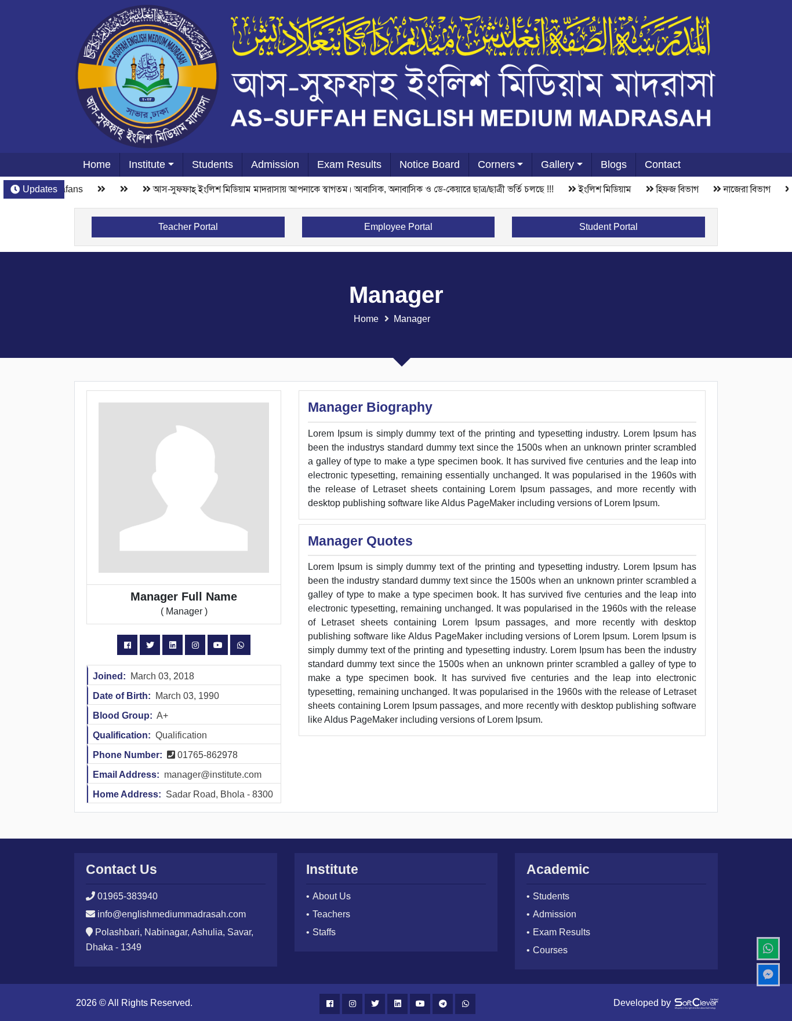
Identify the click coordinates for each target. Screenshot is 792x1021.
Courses (550, 950)
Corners (496, 164)
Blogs (614, 164)
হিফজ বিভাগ (671, 189)
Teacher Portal (188, 227)
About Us (332, 896)
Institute (147, 164)
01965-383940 (127, 896)
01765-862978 (206, 755)
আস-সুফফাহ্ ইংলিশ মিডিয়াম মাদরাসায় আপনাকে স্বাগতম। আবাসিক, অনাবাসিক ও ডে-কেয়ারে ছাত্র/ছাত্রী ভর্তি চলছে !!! (347, 189)
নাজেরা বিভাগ (740, 189)
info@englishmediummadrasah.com (171, 914)
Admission (275, 164)
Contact (663, 164)
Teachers (331, 914)
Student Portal (608, 227)
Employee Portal (398, 227)
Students (212, 164)
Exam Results (349, 164)
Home (97, 164)
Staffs (324, 932)
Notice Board (429, 164)
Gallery (557, 164)
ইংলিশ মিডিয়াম (598, 189)
